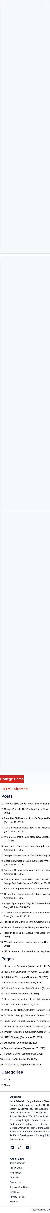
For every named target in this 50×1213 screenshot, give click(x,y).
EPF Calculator (12, 982)
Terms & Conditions (19, 1187)
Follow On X (16, 1168)
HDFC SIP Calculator (15, 971)
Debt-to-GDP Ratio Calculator (19, 1010)
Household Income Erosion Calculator (23, 1026)
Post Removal (11, 993)
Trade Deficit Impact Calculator (20, 1021)
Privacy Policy (11, 1064)
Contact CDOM (12, 1053)
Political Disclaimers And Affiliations (22, 988)
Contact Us (15, 1182)
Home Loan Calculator (15, 966)
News (7, 1085)
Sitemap (14, 1201)
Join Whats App (17, 1163)
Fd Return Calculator (15, 977)
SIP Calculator (11, 1004)
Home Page (16, 1173)
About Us (9, 1059)
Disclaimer (9, 1042)
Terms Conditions (13, 1048)
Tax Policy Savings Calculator (19, 1015)
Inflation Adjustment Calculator (20, 1032)
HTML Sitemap (11, 1037)
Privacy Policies (18, 1197)
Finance (8, 1079)
